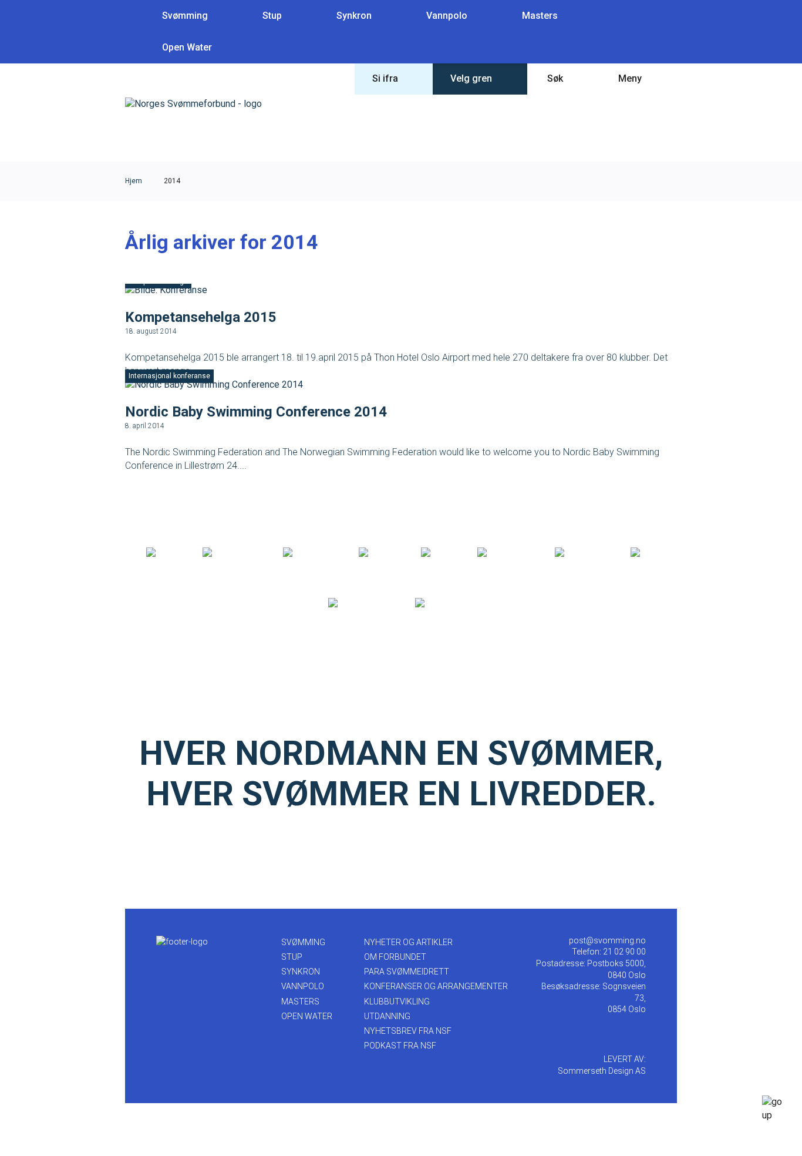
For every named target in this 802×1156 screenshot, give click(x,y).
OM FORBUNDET (395, 957)
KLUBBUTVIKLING (397, 1001)
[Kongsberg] (580, 552)
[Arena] (161, 552)
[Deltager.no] (308, 552)
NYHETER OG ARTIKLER (408, 942)
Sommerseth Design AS (602, 1071)
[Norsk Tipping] (359, 603)
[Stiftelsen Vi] (503, 552)
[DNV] (643, 552)
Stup (272, 15)
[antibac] (377, 552)
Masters (540, 15)
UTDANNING (387, 1016)
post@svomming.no (607, 940)
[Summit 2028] (444, 603)
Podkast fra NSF (400, 1045)
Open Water (187, 47)
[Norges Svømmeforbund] (193, 103)
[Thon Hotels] (230, 552)
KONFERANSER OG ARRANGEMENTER (436, 986)
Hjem (133, 181)
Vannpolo (446, 15)
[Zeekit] (436, 552)
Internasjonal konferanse (169, 376)
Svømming (185, 15)
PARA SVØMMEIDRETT (406, 971)
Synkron (354, 15)
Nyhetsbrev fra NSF (407, 1031)
